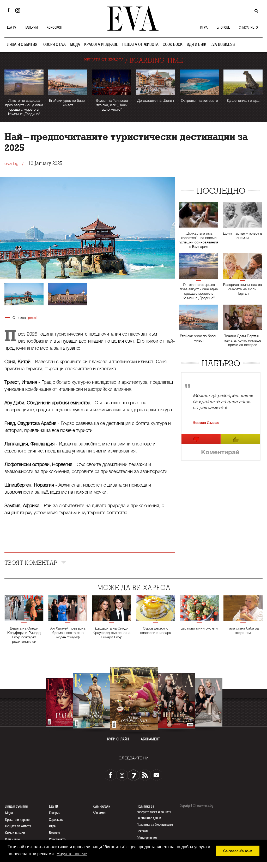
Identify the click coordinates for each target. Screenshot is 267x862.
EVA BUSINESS (222, 44)
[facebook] (110, 775)
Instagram (19, 10)
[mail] (156, 775)
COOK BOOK (173, 44)
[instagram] (122, 775)
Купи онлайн (101, 806)
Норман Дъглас (206, 422)
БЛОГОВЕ (223, 27)
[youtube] (133, 775)
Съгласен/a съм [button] (237, 851)
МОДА (75, 44)
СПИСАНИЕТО (248, 27)
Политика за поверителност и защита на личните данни (154, 812)
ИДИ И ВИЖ (196, 44)
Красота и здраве (17, 819)
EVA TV (11, 27)
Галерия (54, 813)
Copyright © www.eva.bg (196, 805)
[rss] (144, 775)
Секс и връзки (15, 832)
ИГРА (204, 27)
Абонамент (100, 813)
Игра (52, 826)
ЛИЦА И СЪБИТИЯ (22, 44)
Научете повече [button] (72, 854)
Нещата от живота (18, 826)
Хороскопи (56, 819)
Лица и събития (16, 806)
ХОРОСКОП (54, 27)
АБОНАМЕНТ (150, 739)
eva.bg (11, 163)
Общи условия (147, 838)
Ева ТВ (53, 806)
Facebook (8, 10)
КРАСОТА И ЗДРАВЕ (101, 44)
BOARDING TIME (156, 60)
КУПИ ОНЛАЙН (118, 739)
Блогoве (54, 832)
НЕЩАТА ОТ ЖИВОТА (140, 44)
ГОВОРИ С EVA (53, 44)
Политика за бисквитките (155, 824)
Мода (9, 813)
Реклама (142, 831)
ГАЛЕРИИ (31, 27)
